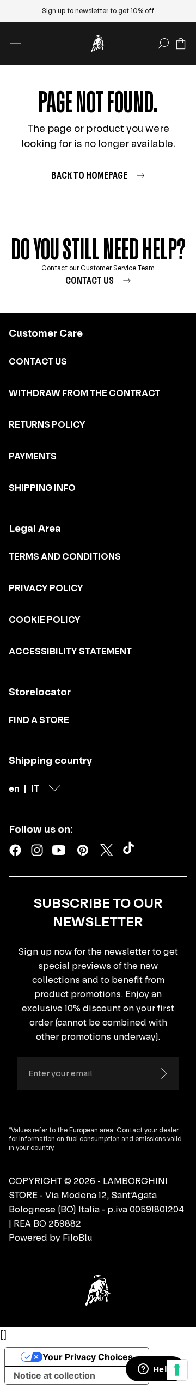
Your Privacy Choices (87, 1356)
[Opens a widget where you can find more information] (155, 1370)
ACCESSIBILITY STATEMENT (70, 651)
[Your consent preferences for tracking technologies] (177, 1370)
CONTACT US (38, 361)
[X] (106, 850)
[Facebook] (15, 850)
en (14, 788)
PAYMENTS (33, 456)
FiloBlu (78, 1237)
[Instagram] (37, 850)
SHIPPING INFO (42, 488)
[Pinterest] (82, 850)
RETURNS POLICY (47, 424)
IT (35, 788)
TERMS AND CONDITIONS (65, 556)
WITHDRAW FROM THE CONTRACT (84, 393)
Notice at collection (54, 1375)
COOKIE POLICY (45, 619)
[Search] (163, 43)
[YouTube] (58, 850)
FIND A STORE (39, 720)
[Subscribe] (163, 1073)
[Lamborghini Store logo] (98, 43)
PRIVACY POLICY (46, 588)
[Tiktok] (130, 850)
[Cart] (180, 43)
